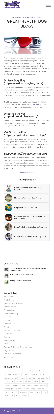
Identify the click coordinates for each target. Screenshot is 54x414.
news (36, 385)
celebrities (16, 374)
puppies (19, 388)
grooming (19, 381)
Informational (9, 323)
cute (29, 378)
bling (35, 371)
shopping (40, 388)
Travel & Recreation (12, 353)
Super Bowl (24, 392)
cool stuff (15, 378)
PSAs (6, 343)
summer (14, 392)
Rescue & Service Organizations (18, 347)
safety (33, 388)
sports (7, 392)
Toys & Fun (9, 350)
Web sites (8, 357)
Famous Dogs (10, 310)
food (6, 381)
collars (7, 378)
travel (44, 392)
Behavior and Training (20, 18)
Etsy (34, 378)
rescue (26, 388)
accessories (9, 371)
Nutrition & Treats (12, 330)
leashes (29, 385)
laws (23, 385)
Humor (7, 320)
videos (18, 396)
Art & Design (9, 300)
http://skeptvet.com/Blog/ (30, 153)
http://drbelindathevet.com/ (21, 116)
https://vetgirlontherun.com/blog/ (25, 135)
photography (9, 388)
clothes (41, 374)
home (43, 381)
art (25, 371)
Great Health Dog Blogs (27, 23)
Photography (9, 340)
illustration (15, 385)
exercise (41, 378)
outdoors (43, 385)
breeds (41, 371)
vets (32, 172)
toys (31, 392)
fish (47, 378)
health (27, 172)
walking (24, 396)
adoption (18, 371)
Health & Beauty (36, 18)
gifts (12, 381)
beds (29, 371)
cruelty (22, 378)
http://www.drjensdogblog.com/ (23, 83)
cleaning (34, 374)
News (6, 327)
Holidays (8, 316)
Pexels (7, 337)
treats (7, 396)
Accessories (9, 296)
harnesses (28, 381)
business (8, 374)
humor (7, 385)
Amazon (32, 104)
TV (12, 396)
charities (26, 374)
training (37, 392)
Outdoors (8, 333)
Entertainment (10, 306)
